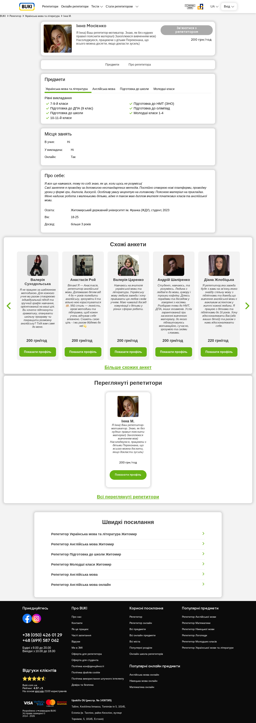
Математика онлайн (141, 687)
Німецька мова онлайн (143, 680)
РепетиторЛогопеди (194, 635)
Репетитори (50, 6)
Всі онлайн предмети (142, 635)
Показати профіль (37, 351)
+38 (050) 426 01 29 (42, 635)
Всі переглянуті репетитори (128, 496)
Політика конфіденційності (88, 666)
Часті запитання (81, 635)
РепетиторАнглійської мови (199, 616)
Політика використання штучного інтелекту (98, 678)
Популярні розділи (140, 647)
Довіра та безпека (83, 684)
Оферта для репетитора (87, 653)
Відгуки (76, 641)
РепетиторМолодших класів (199, 641)
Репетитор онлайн (140, 622)
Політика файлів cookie (86, 672)
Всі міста (134, 641)
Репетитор (135, 616)
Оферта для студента (85, 660)
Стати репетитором (119, 6)
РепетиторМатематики (196, 622)
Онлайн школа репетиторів (146, 653)
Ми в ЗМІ (77, 647)
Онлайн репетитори (74, 6)
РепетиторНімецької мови (198, 629)
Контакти (77, 622)
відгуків (39, 691)
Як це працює (80, 629)
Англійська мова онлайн (144, 674)
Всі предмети (137, 629)
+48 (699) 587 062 (40, 640)
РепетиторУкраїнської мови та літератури (208, 647)
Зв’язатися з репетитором (186, 30)
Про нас (77, 616)
